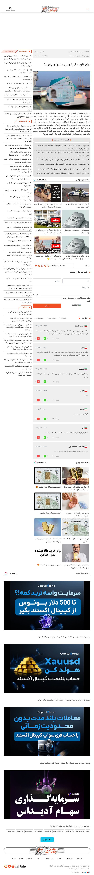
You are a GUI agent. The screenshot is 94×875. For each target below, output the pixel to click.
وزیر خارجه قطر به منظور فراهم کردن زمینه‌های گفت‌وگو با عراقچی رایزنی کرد (19, 235)
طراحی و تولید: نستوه (78, 872)
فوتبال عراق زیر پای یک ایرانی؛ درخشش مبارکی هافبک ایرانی (21, 319)
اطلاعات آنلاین (50, 9)
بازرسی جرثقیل (80, 831)
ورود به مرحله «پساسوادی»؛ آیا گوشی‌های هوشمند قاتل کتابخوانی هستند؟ (62, 159)
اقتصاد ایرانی (38, 831)
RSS (13, 858)
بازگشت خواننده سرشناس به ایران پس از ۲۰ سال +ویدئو (19, 71)
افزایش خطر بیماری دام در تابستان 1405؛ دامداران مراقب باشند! (19, 348)
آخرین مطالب (23, 121)
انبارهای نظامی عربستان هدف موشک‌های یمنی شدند (20, 198)
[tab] (25, 51)
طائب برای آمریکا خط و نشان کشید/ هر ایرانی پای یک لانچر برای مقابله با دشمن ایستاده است (18, 271)
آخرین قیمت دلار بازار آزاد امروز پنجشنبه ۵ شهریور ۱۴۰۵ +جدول (18, 115)
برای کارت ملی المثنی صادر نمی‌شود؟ (67, 64)
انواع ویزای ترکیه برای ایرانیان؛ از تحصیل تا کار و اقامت (20, 313)
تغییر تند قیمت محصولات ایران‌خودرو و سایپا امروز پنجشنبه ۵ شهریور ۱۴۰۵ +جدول (18, 57)
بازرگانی (25, 307)
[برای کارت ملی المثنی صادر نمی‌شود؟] (61, 90)
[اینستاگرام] (13, 866)
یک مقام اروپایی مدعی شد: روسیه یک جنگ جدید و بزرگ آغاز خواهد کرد (18, 146)
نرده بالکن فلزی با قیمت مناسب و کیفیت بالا (19, 354)
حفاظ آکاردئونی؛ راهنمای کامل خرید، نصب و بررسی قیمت (18, 373)
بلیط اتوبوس (11, 831)
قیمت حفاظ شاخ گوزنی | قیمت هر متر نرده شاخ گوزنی (18, 367)
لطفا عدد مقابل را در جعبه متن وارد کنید (76, 300)
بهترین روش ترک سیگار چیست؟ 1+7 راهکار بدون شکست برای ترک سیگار (19, 335)
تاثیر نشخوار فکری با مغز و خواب (18, 240)
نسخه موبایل (47, 839)
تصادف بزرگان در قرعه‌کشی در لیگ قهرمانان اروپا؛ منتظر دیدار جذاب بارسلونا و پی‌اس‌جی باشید (18, 129)
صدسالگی (69, 858)
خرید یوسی (47, 831)
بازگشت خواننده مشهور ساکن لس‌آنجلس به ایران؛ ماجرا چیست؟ (20, 153)
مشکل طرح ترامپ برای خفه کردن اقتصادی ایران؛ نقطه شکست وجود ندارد (62, 164)
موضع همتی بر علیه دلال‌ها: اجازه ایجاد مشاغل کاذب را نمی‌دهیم (18, 161)
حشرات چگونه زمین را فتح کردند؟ (18, 218)
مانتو (87, 831)
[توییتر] (9, 866)
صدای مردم (71, 51)
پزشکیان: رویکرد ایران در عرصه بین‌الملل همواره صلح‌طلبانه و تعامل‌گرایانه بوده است (21, 169)
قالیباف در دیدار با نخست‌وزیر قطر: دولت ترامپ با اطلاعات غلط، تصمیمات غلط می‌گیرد (19, 138)
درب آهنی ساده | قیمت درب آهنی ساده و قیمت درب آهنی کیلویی (18, 360)
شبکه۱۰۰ (79, 858)
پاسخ (57, 338)
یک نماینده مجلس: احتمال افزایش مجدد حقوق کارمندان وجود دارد (19, 177)
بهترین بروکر (28, 831)
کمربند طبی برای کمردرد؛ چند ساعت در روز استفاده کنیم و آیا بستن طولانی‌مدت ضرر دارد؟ (18, 327)
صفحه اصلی (85, 51)
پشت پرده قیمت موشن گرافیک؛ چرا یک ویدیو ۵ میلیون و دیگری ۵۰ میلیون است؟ (18, 341)
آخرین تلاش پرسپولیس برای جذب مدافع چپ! (19, 184)
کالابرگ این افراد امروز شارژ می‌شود (18, 83)
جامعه (78, 51)
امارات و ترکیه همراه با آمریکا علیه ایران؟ (19, 108)
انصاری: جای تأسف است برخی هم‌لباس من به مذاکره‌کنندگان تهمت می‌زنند (19, 255)
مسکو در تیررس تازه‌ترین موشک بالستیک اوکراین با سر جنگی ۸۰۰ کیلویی (18, 89)
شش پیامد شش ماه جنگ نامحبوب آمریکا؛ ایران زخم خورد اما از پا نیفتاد (19, 287)
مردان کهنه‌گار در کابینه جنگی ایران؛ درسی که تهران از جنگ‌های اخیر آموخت (62, 168)
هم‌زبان (59, 858)
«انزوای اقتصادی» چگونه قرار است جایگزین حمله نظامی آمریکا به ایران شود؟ (61, 173)
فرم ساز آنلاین (70, 831)
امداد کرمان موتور (58, 831)
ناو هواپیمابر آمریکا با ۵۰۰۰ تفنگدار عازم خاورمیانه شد (18, 78)
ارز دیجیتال (20, 831)
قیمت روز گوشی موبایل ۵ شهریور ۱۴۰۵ (17, 222)
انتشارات (29, 858)
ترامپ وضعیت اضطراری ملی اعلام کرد (17, 95)
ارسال (47, 305)
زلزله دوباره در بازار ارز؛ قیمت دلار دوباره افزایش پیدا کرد (18, 301)
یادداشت (39, 858)
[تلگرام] (5, 866)
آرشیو (21, 858)
